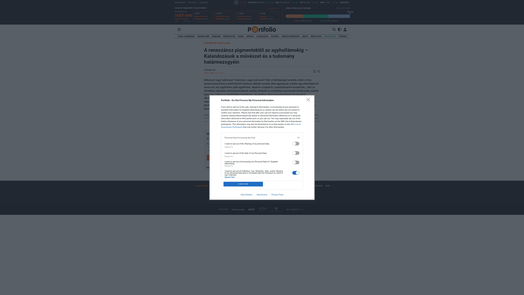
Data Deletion (246, 195)
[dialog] (262, 147)
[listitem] (262, 137)
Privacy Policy (277, 195)
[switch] (295, 143)
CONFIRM (243, 184)
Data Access (262, 195)
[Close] (309, 100)
